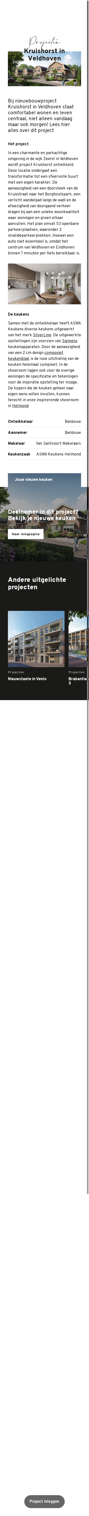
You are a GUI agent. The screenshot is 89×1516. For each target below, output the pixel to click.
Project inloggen (44, 1501)
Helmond (20, 406)
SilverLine (42, 335)
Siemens (69, 341)
